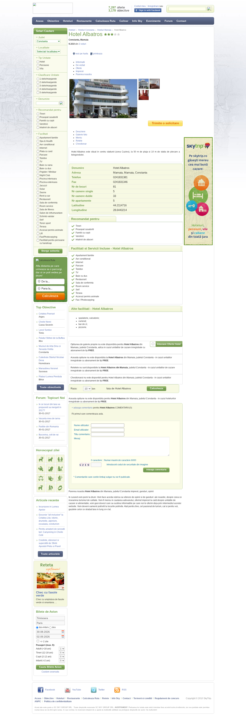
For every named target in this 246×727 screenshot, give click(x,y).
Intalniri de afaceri (48, 127)
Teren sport (45, 223)
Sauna (43, 192)
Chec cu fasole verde (46, 594)
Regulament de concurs (167, 698)
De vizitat (80, 65)
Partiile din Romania (49, 426)
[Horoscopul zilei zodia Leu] (50, 468)
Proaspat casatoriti (49, 117)
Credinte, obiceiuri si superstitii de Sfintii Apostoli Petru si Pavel (50, 543)
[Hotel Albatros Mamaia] (103, 98)
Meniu (79, 137)
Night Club (45, 175)
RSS (124, 689)
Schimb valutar (47, 216)
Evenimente (153, 20)
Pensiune (44, 65)
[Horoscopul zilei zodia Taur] (50, 459)
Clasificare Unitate (48, 74)
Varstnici (44, 124)
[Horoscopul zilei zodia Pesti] (60, 487)
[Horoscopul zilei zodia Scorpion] (50, 478)
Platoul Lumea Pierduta (50, 378)
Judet (41, 37)
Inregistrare (153, 6)
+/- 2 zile (44, 641)
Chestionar (81, 144)
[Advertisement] (198, 82)
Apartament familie (49, 137)
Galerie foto (81, 134)
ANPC (38, 701)
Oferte (79, 68)
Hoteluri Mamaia (104, 30)
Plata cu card (46, 151)
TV (41, 161)
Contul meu (140, 6)
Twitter (101, 689)
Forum (169, 20)
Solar (42, 189)
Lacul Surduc (45, 331)
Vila (41, 68)
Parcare (43, 155)
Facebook (50, 689)
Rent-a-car (45, 196)
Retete (79, 140)
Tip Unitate (44, 57)
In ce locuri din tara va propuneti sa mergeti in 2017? (50, 407)
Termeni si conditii (142, 698)
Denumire (44, 98)
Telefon (43, 158)
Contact (181, 20)
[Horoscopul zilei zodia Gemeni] (60, 459)
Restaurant (45, 199)
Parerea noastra (84, 74)
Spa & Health (46, 141)
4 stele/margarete (48, 89)
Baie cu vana (46, 165)
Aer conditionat (47, 144)
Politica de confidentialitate (58, 701)
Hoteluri (68, 20)
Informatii (80, 62)
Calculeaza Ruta (105, 20)
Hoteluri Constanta (86, 30)
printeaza (97, 53)
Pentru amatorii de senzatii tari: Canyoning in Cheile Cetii (52, 532)
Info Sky (137, 20)
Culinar (123, 20)
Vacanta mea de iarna (49, 418)
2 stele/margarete (48, 82)
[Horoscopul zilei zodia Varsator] (50, 487)
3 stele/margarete (48, 85)
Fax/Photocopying (48, 237)
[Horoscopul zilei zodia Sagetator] (60, 478)
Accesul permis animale (51, 230)
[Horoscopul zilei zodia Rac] (41, 468)
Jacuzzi (43, 185)
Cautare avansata (50, 671)
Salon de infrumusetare (51, 213)
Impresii (80, 71)
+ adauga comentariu (82, 407)
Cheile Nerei (46, 323)
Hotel (42, 61)
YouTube (76, 689)
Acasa (39, 20)
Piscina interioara (48, 178)
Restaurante (84, 20)
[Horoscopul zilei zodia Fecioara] (60, 468)
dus (54, 627)
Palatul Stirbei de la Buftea (52, 339)
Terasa (43, 226)
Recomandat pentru (49, 109)
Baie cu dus (45, 168)
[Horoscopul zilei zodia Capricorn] (41, 487)
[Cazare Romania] (198, 191)
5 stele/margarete (48, 92)
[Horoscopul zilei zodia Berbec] (41, 459)
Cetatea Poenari (47, 315)
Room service (46, 206)
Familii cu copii (47, 120)
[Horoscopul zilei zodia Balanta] (41, 478)
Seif (41, 220)
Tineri (42, 113)
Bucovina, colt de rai (49, 434)
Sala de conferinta (48, 202)
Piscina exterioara (48, 182)
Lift (41, 233)
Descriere (80, 131)
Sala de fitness (47, 209)
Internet (43, 148)
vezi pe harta (81, 53)
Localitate (43, 47)
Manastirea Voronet (48, 370)
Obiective (53, 20)
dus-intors (44, 627)
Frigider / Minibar (48, 172)
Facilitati (43, 133)
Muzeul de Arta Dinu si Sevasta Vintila (50, 349)
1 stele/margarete (48, 79)
